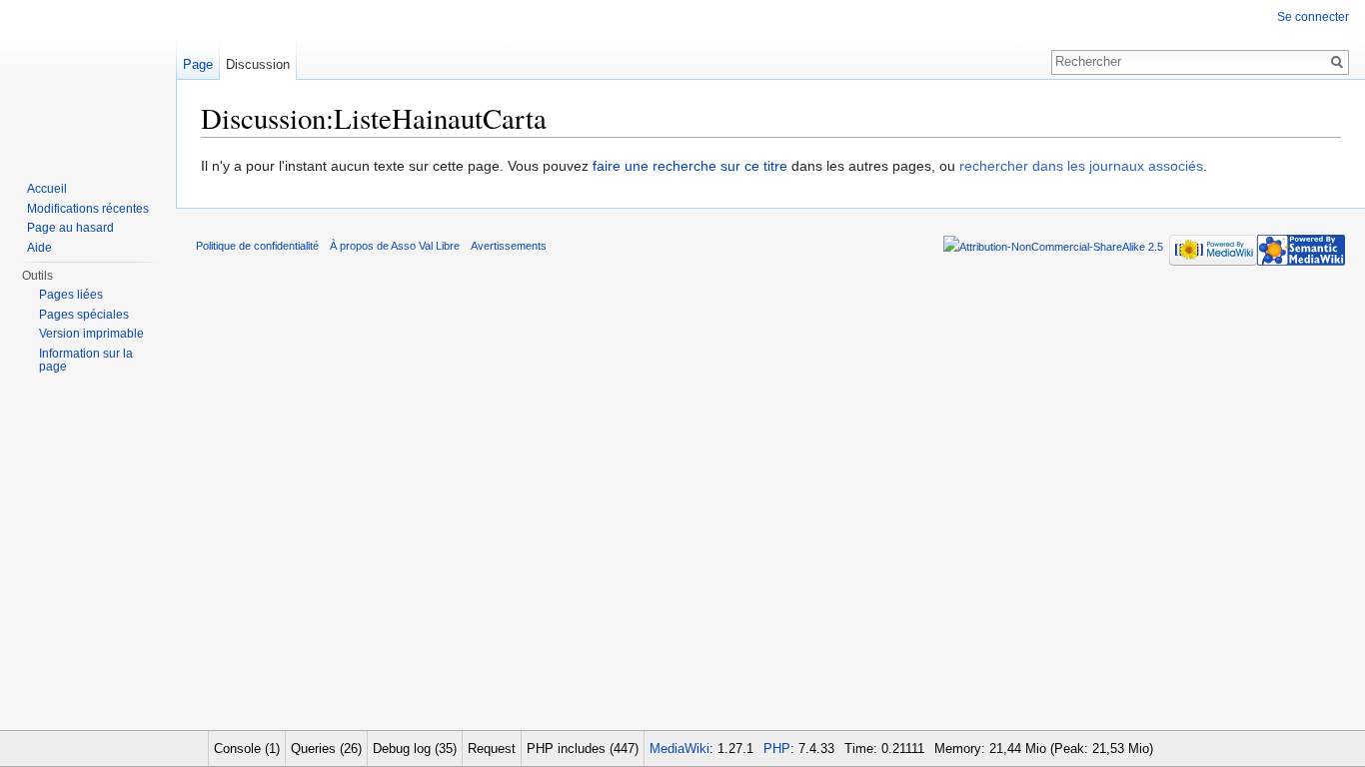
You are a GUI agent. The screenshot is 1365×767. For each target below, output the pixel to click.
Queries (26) (326, 748)
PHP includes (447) (583, 748)
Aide (39, 248)
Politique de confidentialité (257, 246)
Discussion (258, 64)
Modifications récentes (88, 209)
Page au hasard (70, 228)
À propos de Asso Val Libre (395, 246)
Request (492, 748)
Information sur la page (86, 361)
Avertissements (509, 246)
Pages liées (71, 295)
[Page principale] (88, 80)
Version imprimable (91, 334)
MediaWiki (679, 748)
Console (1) (247, 748)
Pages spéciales (84, 315)
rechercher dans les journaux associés (1081, 166)
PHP (776, 748)
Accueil (47, 189)
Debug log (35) (415, 748)
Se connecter (1313, 17)
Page (198, 64)
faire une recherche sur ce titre (690, 166)
